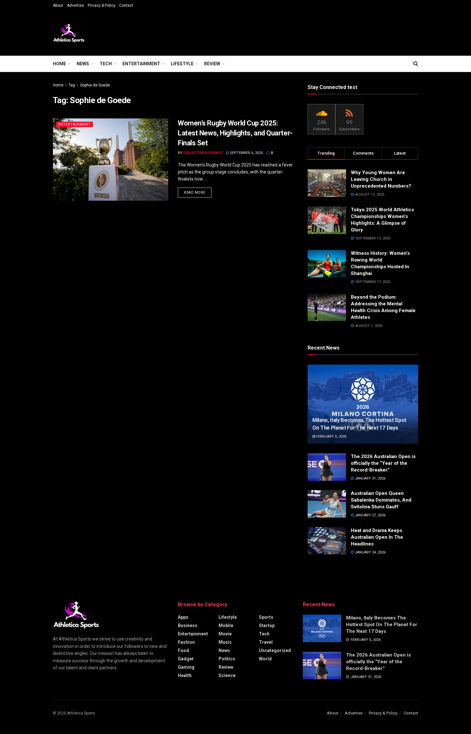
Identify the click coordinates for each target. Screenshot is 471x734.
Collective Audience (202, 153)
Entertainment (141, 63)
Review (212, 63)
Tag (72, 85)
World (265, 658)
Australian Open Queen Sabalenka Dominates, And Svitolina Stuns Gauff (381, 500)
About (58, 5)
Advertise (75, 5)
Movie (225, 633)
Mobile (226, 625)
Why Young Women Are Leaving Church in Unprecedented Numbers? (381, 179)
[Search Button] (415, 64)
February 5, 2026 (330, 436)
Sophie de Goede (95, 85)
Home (59, 63)
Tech (106, 63)
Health (185, 675)
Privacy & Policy (101, 5)
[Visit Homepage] (69, 33)
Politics (227, 658)
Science (227, 675)
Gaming (186, 667)
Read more (197, 192)
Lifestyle (182, 63)
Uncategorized (275, 650)
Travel (266, 642)
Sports (266, 617)
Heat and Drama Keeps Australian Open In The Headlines (377, 537)
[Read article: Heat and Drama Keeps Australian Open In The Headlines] (327, 541)
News (83, 63)
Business (187, 625)
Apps (183, 617)
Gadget (186, 658)
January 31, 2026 (369, 478)
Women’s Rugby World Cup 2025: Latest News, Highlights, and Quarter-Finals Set (235, 133)
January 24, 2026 (369, 552)
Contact (126, 5)
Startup (267, 625)
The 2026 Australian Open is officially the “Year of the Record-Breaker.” (383, 463)
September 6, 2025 (246, 153)
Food (183, 650)
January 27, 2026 (369, 515)
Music (225, 642)
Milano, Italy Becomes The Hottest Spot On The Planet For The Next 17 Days (381, 624)
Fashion (186, 642)
